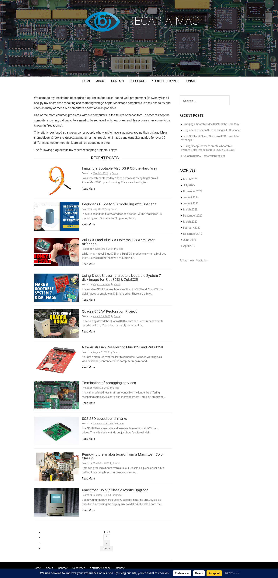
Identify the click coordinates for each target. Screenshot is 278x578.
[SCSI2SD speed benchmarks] (56, 430)
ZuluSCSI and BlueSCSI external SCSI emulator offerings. (118, 242)
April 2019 (189, 245)
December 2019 (192, 233)
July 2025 (189, 185)
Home (86, 81)
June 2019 (189, 239)
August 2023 (191, 203)
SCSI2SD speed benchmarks (104, 419)
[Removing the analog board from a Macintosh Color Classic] (56, 466)
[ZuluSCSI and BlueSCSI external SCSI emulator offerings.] (56, 251)
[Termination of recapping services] (56, 394)
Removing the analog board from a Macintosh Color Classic (123, 457)
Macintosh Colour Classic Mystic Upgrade (115, 490)
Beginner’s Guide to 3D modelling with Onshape (119, 204)
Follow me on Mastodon (194, 260)
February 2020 (191, 227)
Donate (190, 81)
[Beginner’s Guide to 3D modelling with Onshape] (56, 216)
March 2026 (190, 179)
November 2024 (192, 191)
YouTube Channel (165, 81)
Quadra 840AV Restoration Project (109, 312)
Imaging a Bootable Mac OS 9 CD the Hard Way (119, 169)
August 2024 (191, 197)
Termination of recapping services (109, 383)
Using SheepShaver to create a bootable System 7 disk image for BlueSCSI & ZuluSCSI (121, 278)
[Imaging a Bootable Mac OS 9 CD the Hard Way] (56, 180)
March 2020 (190, 221)
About (101, 81)
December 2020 (192, 215)
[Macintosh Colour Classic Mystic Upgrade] (56, 502)
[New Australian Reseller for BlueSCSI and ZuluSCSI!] (56, 359)
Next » (106, 548)
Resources (138, 81)
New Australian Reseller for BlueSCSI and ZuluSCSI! (122, 347)
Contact (117, 81)
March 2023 (190, 209)
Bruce (115, 173)
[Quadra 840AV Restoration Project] (56, 323)
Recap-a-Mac (163, 20)
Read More (88, 188)
